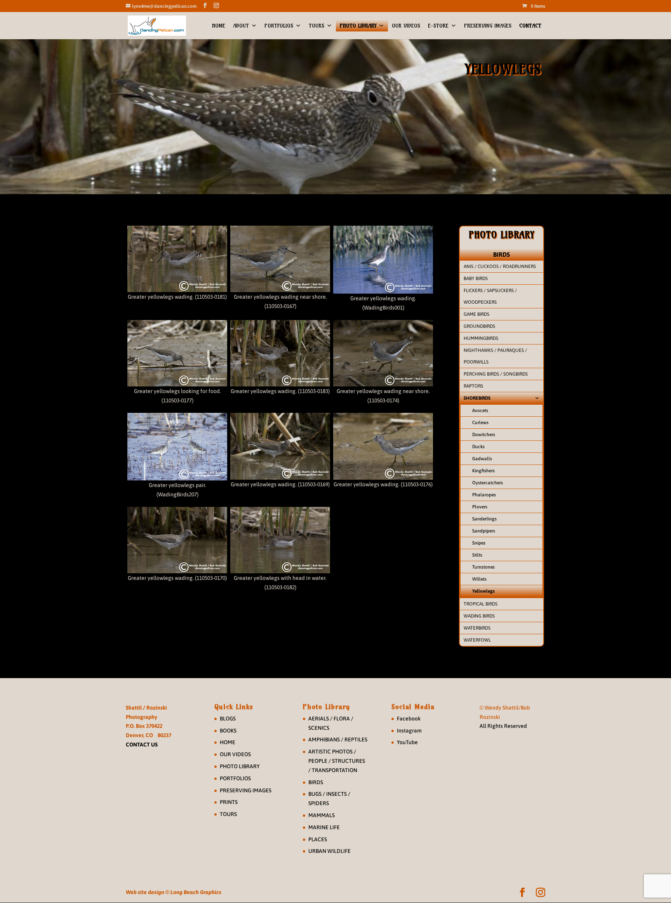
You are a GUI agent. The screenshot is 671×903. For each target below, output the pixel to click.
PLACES (317, 839)
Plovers (479, 507)
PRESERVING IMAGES (487, 25)
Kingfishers (483, 470)
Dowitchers (483, 434)
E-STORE (438, 25)
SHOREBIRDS (477, 398)
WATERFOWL (477, 640)
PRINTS (229, 802)
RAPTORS (473, 386)
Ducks (478, 446)
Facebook (409, 718)
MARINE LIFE (324, 827)
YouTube (407, 742)
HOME (218, 25)
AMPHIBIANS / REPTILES (337, 739)
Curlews (480, 422)
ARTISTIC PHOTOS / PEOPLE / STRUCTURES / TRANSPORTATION (336, 760)
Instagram (409, 730)
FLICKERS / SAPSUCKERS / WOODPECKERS (490, 296)
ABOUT (241, 25)
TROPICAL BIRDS (480, 604)
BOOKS (228, 730)
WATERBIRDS (477, 628)
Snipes (478, 543)
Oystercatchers (487, 482)
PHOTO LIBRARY (358, 25)
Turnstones (483, 567)
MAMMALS (321, 815)
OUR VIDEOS (406, 25)
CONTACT (530, 25)
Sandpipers (483, 531)
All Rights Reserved (503, 726)
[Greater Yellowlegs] (177, 259)
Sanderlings (484, 519)
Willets (479, 579)
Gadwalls (482, 458)
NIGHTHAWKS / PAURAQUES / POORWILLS (495, 356)
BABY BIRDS (476, 278)
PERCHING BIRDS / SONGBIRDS (496, 374)
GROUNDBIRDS (479, 326)
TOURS (316, 25)
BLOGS (228, 718)
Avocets (480, 410)
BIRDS (501, 254)
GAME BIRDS (476, 314)
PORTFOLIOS (278, 25)
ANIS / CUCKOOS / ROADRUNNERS (500, 266)
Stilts (477, 555)
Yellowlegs (483, 591)
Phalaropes (484, 495)
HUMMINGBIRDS (481, 338)
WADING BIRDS (479, 616)
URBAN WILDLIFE (329, 851)
